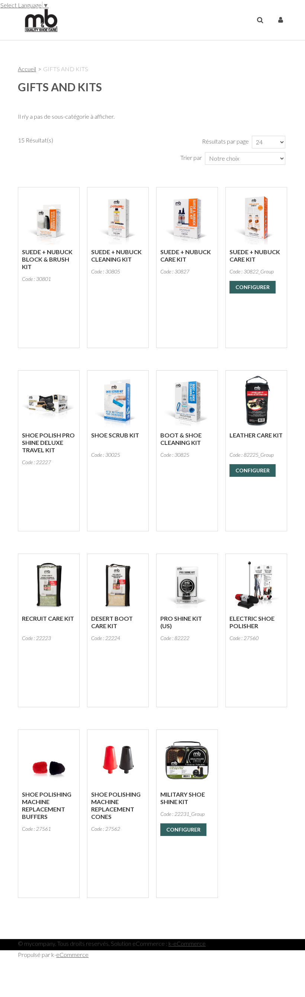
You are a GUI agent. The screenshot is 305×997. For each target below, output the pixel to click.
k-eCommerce (187, 943)
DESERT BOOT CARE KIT (112, 622)
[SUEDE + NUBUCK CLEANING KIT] (118, 218)
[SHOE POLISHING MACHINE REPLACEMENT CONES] (118, 760)
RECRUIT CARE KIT (48, 618)
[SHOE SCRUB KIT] (118, 401)
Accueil (27, 68)
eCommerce (72, 954)
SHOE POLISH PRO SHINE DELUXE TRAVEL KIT (48, 442)
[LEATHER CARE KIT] (256, 401)
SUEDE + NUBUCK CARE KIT (185, 255)
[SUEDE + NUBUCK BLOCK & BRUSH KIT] (49, 218)
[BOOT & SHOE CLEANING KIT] (187, 401)
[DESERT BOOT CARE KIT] (118, 584)
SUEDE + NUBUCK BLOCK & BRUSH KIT (47, 259)
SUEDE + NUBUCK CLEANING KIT (116, 255)
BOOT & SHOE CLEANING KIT (181, 439)
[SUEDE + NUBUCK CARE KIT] (187, 218)
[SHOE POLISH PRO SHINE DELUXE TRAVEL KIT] (49, 401)
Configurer (252, 287)
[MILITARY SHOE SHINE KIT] (187, 760)
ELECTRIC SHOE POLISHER (251, 622)
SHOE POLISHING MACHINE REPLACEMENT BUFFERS (46, 805)
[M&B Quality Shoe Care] (37, 19)
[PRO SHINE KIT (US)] (187, 584)
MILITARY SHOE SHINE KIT (182, 798)
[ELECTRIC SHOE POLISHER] (256, 584)
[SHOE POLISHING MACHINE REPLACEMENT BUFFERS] (49, 760)
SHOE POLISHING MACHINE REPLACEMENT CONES (116, 805)
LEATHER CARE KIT (256, 435)
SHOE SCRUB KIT (115, 435)
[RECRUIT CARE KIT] (49, 584)
